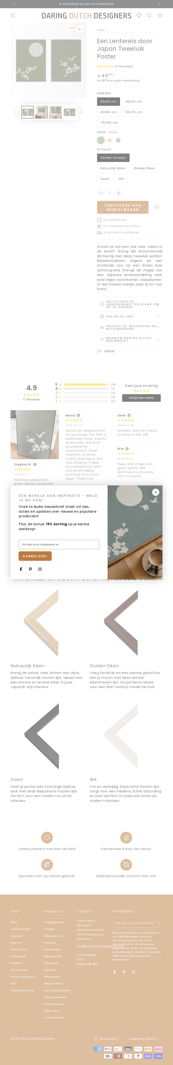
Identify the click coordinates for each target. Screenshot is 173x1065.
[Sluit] (155, 492)
